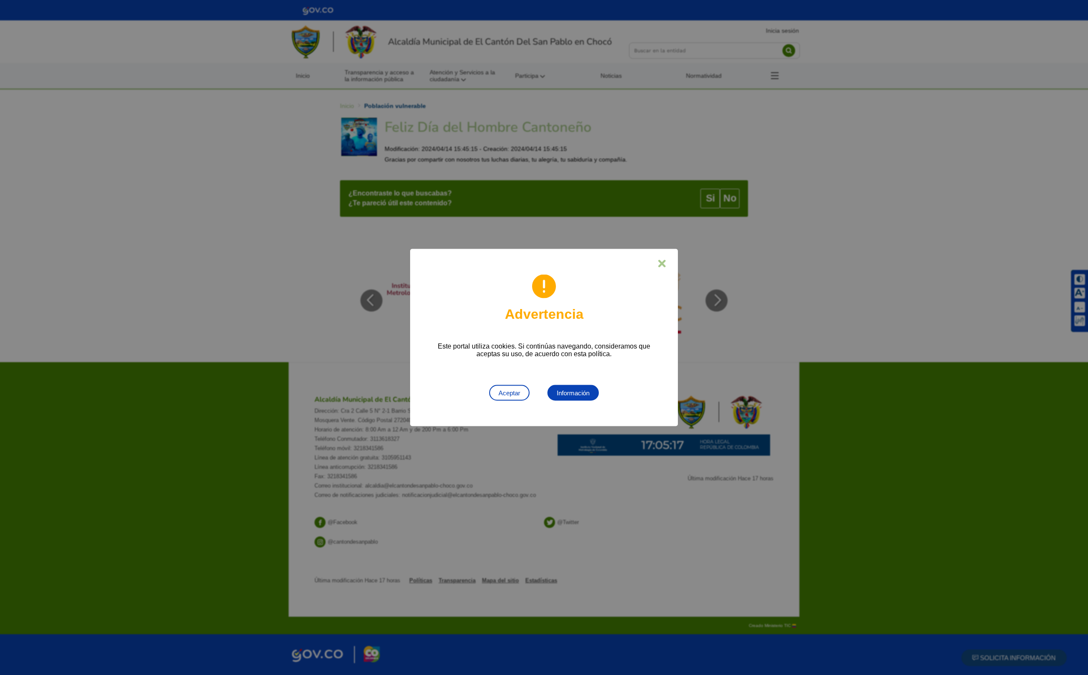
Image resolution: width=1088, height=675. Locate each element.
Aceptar (509, 393)
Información (573, 393)
